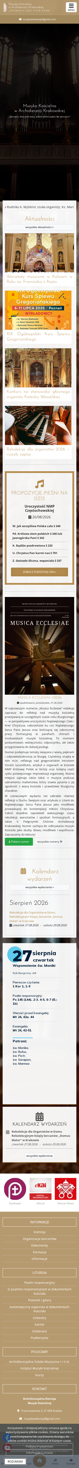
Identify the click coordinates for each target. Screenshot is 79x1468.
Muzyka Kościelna (30, 7)
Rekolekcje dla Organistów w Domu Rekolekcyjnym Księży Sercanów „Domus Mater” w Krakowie (36, 916)
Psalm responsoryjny (39, 1282)
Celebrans (39, 1331)
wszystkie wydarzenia (39, 1156)
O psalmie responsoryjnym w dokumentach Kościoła (40, 1291)
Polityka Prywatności (39, 1446)
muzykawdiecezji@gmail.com (39, 19)
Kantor (40, 1324)
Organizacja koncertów (39, 1239)
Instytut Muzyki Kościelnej (39, 1368)
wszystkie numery (48, 841)
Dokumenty (39, 1245)
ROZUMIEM (15, 1461)
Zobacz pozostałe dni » (39, 572)
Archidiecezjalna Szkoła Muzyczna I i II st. (39, 1362)
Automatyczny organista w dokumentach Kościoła (39, 1309)
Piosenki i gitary (39, 1300)
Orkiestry (39, 1318)
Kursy (39, 1375)
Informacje (39, 1259)
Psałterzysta (39, 1338)
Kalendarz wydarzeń (42, 879)
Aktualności (39, 222)
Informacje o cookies (39, 1453)
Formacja (39, 1252)
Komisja (39, 1232)
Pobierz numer (20, 841)
